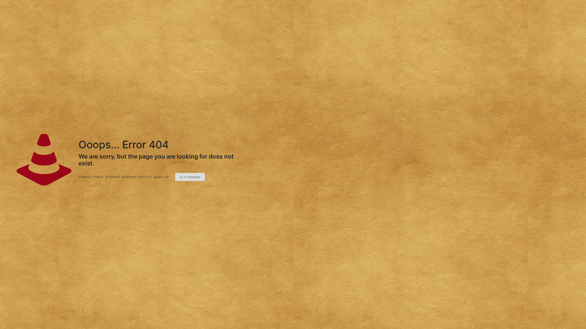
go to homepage (190, 177)
